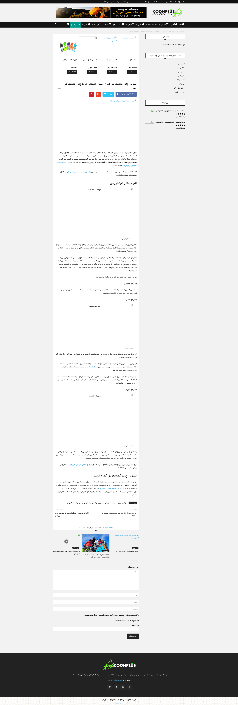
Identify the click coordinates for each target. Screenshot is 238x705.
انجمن (112, 1)
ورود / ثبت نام (125, 1)
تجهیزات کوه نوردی (116, 699)
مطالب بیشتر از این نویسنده (90, 527)
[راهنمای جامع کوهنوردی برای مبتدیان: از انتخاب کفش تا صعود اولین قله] (95, 543)
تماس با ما (85, 24)
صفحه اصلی (182, 31)
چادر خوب (77, 503)
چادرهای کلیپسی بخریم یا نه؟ (77, 464)
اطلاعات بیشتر (72, 71)
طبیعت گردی (172, 31)
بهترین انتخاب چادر (110, 503)
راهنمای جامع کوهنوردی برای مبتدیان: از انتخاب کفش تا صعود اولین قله (96, 556)
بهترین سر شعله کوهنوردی (109, 488)
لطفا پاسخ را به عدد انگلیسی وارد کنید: (126, 620)
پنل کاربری (74, 24)
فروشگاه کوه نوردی (129, 699)
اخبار (172, 24)
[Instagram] (179, 1)
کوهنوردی (105, 551)
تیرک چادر (85, 503)
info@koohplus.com (115, 680)
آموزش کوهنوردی (122, 503)
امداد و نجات (181, 79)
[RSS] (175, 1)
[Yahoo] (171, 1)
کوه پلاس (69, 503)
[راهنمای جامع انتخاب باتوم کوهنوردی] (125, 541)
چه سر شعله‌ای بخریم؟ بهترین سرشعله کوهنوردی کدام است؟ (119, 514)
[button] (56, 25)
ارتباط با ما (105, 1)
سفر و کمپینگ (180, 75)
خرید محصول (131, 71)
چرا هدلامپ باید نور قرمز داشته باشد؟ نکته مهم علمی (66, 552)
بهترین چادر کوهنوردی (96, 503)
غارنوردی (182, 83)
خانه (180, 24)
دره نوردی (181, 71)
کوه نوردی (105, 699)
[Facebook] (183, 1)
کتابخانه (106, 24)
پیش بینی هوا (117, 24)
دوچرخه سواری (180, 91)
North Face (93, 367)
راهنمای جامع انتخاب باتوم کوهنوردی (127, 551)
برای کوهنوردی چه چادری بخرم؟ (79, 172)
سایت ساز (119, 703)
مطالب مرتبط (108, 527)
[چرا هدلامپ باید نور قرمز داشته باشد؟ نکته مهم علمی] (66, 541)
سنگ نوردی (181, 67)
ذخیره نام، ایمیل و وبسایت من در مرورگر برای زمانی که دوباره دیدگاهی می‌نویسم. (110, 615)
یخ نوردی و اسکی (179, 87)
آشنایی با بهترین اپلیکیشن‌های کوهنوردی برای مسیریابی (72, 514)
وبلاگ (117, 1)
